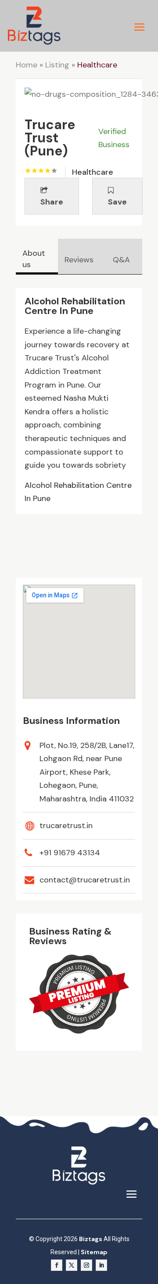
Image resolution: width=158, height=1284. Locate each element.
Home (26, 65)
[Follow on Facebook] (56, 1265)
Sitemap (94, 1252)
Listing (57, 65)
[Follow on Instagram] (86, 1265)
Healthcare (97, 65)
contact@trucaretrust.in (85, 880)
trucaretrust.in (66, 825)
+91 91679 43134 (70, 852)
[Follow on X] (71, 1265)
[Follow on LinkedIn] (101, 1265)
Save (117, 202)
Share (51, 202)
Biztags (90, 1239)
